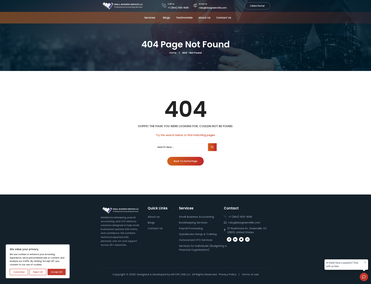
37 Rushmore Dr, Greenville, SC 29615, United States (247, 230)
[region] (38, 261)
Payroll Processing (191, 228)
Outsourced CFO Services (195, 240)
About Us (204, 17)
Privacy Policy (227, 274)
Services (149, 17)
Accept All (56, 272)
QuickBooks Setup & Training (198, 234)
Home (173, 52)
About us (154, 217)
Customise (19, 272)
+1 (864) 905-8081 (178, 7)
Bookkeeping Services (193, 222)
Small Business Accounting (196, 217)
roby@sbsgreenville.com (213, 7)
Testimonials (184, 17)
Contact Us (223, 17)
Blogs (166, 17)
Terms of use (250, 274)
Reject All (38, 272)
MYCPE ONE (178, 274)
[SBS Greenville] (122, 5)
